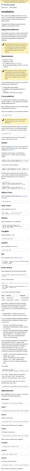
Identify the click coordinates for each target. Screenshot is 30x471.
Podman (17, 146)
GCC (15, 63)
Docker (11, 146)
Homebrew (14, 246)
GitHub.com (11, 150)
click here (26, 0)
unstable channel (17, 257)
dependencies (18, 121)
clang (19, 63)
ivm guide (14, 139)
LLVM (5, 17)
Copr (14, 221)
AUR (14, 209)
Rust (23, 15)
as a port (12, 235)
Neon (17, 92)
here (15, 108)
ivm (12, 101)
